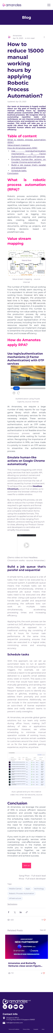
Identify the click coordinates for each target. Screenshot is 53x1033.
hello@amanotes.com (14, 1023)
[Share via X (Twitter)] (14, 912)
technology (39, 889)
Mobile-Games (15, 889)
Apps (28, 889)
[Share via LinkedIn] (20, 912)
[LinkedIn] (5, 1006)
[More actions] (44, 36)
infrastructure (15, 898)
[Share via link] (27, 912)
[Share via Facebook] (8, 912)
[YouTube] (21, 1006)
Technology (12, 904)
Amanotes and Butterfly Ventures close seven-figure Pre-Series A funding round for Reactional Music (25, 964)
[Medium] (16, 1006)
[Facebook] (10, 1006)
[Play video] (26, 545)
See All (43, 930)
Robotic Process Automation (21, 893)
